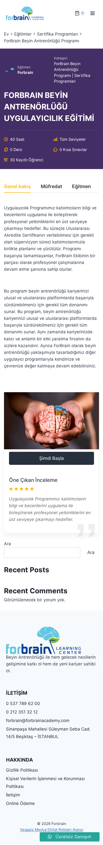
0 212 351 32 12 (22, 712)
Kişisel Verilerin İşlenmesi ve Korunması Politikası (45, 782)
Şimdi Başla (51, 458)
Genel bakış (17, 186)
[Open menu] (92, 13)
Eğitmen (24, 67)
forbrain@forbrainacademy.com (38, 720)
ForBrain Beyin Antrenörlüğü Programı (67, 69)
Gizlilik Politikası (22, 770)
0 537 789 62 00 (23, 703)
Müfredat (51, 186)
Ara (7, 543)
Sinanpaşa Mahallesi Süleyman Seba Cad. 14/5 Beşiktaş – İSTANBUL (48, 733)
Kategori (61, 58)
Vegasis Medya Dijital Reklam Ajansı (51, 829)
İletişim (13, 794)
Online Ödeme (20, 803)
